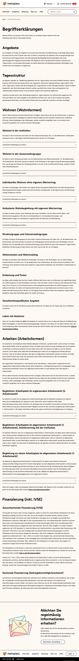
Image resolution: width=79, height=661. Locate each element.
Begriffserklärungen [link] (14, 19)
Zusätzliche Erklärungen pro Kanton (14, 145)
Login (70, 654)
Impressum (20, 659)
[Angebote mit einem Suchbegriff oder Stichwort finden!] (74, 11)
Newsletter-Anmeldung (51, 642)
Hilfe (3, 19)
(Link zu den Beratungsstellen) (39, 490)
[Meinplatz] (11, 4)
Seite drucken (7, 659)
